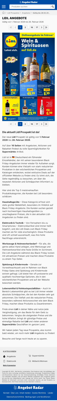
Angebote (26, 13)
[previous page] (15, 27)
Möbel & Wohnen (39, 361)
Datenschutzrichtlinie (15, 397)
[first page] (11, 27)
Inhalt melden (25, 393)
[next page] (41, 27)
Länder (50, 393)
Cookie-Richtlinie (39, 393)
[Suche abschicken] (53, 7)
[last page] (46, 27)
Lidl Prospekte (13, 13)
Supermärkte (38, 356)
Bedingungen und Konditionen (37, 397)
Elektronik (11, 361)
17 (37, 27)
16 (32, 27)
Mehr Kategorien (9, 365)
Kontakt (6, 393)
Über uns (14, 393)
